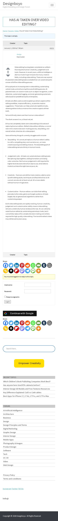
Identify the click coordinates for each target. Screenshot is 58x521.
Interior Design (9, 436)
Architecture (8, 414)
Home (5, 31)
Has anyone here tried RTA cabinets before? (21, 385)
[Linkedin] (16, 265)
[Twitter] (11, 265)
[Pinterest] (22, 265)
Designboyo (16, 4)
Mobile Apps (8, 439)
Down (8, 76)
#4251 (52, 48)
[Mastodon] (22, 270)
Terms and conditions (12, 478)
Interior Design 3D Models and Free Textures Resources (26, 389)
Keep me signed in (12, 297)
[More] (38, 270)
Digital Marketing (10, 428)
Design (6, 421)
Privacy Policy (9, 475)
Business (7, 417)
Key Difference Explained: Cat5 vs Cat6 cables (22, 392)
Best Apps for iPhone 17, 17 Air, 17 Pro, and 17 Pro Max (26, 396)
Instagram (7, 488)
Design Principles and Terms (15, 425)
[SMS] (33, 270)
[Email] (38, 265)
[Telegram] (27, 270)
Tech (5, 454)
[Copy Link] (5, 270)
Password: (8, 291)
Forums (11, 31)
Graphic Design (9, 432)
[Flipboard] (16, 270)
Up (8, 68)
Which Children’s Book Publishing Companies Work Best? (27, 381)
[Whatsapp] (33, 265)
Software (7, 450)
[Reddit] (27, 265)
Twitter (15, 488)
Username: (8, 285)
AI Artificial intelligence (12, 410)
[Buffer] (11, 270)
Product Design (9, 447)
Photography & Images (13, 443)
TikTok (21, 488)
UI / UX (5, 458)
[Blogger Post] (49, 265)
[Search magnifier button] (52, 349)
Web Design (8, 465)
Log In (7, 302)
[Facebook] (5, 265)
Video (17, 31)
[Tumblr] (44, 265)
